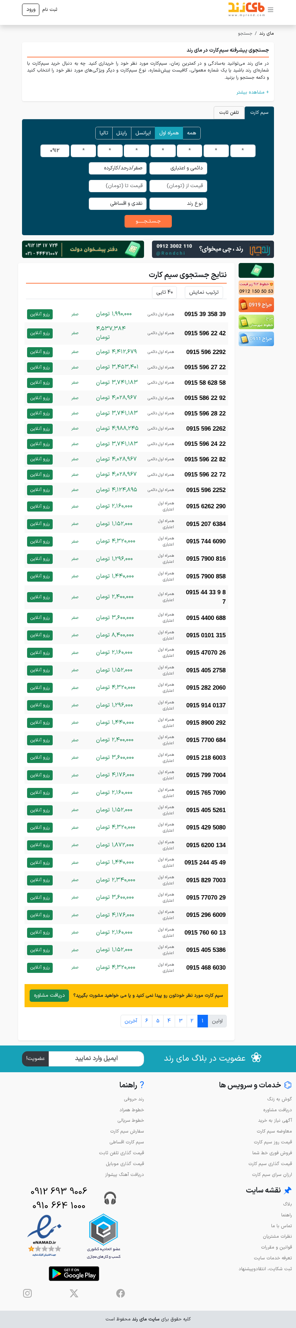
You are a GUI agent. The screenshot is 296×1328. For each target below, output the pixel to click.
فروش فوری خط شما (272, 1153)
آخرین (131, 1021)
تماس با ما (281, 1226)
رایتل (121, 133)
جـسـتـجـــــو (148, 221)
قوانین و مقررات (276, 1247)
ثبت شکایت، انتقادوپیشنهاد (265, 1269)
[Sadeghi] (213, 249)
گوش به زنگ (279, 1099)
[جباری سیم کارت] (83, 249)
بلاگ (287, 1204)
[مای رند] (246, 10)
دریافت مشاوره (49, 995)
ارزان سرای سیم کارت (272, 1174)
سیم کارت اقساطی (126, 1142)
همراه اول (169, 133)
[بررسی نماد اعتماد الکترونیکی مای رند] (44, 1236)
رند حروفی (134, 1099)
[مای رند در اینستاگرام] (27, 1293)
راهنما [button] (131, 1085)
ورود (30, 9)
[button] (148, 92)
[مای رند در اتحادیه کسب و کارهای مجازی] (103, 1236)
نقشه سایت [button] (269, 1191)
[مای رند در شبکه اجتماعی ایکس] (74, 1293)
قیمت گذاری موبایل (125, 1163)
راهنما (286, 1215)
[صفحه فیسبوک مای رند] (120, 1293)
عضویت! (35, 1058)
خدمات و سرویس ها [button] (255, 1085)
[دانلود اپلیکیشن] (74, 1273)
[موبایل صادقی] (256, 304)
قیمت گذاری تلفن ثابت (121, 1153)
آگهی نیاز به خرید (275, 1120)
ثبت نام (49, 9)
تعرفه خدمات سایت (273, 1258)
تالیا (104, 133)
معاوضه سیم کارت (274, 1131)
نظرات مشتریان (277, 1236)
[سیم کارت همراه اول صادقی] (256, 322)
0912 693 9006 (59, 1192)
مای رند (266, 33)
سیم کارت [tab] (259, 112)
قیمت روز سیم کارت (273, 1142)
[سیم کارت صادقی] (256, 339)
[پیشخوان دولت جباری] (256, 270)
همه (191, 133)
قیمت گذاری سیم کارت (270, 1163)
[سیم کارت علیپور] (256, 287)
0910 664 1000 (59, 1206)
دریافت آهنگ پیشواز (124, 1174)
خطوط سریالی (130, 1120)
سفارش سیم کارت (127, 1131)
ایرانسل (143, 133)
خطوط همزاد (131, 1110)
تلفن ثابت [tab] (229, 112)
